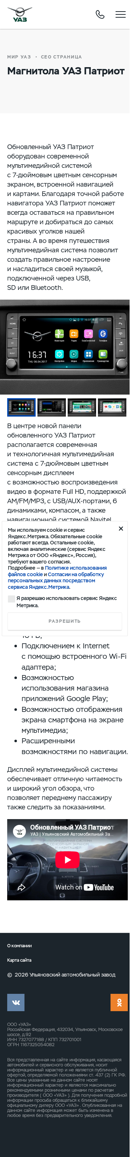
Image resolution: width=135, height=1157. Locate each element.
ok (119, 1002)
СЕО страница (61, 57)
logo (19, 14)
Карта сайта (19, 960)
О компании (19, 946)
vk (15, 1002)
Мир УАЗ (19, 57)
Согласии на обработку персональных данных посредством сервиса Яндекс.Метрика (56, 580)
